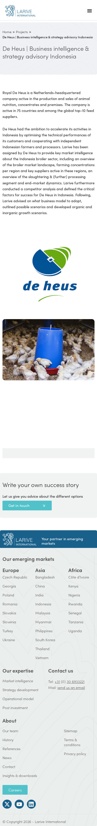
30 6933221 (76, 681)
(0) (63, 681)
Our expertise (17, 670)
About (9, 720)
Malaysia (42, 612)
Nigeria (74, 594)
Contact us (60, 670)
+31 (57, 681)
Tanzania (75, 621)
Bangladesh (45, 577)
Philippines (43, 630)
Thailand (42, 648)
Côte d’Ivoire (78, 577)
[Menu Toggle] (89, 10)
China (40, 585)
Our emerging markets (28, 558)
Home (6, 31)
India (39, 594)
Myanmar (43, 621)
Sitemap (70, 730)
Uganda (75, 630)
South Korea (45, 639)
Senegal (75, 612)
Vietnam (41, 657)
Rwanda (75, 603)
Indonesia (43, 603)
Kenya (73, 585)
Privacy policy (75, 753)
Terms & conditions (72, 742)
